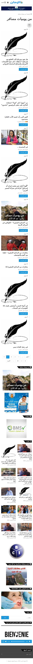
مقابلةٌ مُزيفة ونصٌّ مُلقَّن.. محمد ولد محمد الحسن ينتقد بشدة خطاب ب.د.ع (9, 534)
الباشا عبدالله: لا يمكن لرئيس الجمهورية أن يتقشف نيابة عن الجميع (9, 516)
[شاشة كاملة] (3, 641)
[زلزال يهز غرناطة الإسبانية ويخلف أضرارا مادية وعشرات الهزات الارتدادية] (24, 527)
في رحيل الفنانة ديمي (20, 347)
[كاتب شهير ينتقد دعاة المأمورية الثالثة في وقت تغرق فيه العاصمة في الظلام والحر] (8, 451)
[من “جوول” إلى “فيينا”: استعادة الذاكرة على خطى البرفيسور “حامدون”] (14, 87)
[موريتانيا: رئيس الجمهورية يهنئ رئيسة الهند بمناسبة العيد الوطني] (8, 491)
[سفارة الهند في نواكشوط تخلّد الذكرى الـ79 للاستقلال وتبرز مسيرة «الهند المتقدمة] (24, 509)
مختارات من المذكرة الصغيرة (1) (17, 267)
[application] (16, 634)
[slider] (18, 641)
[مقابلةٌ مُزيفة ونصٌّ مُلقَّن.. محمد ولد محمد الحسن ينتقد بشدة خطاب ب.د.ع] (8, 527)
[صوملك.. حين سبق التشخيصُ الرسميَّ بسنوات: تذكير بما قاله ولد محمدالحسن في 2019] (24, 448)
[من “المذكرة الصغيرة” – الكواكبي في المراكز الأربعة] (14, 211)
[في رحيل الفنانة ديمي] (14, 332)
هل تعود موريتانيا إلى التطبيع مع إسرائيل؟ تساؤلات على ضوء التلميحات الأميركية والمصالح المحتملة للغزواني (15, 61)
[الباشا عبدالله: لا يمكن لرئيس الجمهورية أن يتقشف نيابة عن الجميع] (8, 509)
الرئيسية (29, 14)
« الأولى (27, 356)
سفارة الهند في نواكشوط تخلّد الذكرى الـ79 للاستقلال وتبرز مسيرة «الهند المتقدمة (25, 516)
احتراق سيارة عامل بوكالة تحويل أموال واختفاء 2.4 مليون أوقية (8, 479)
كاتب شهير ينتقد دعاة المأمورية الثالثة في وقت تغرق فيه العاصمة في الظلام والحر (8, 461)
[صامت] (6, 641)
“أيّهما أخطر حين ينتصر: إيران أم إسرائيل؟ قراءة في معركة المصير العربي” (16, 188)
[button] (16, 634)
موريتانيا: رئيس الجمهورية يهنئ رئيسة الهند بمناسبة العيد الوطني (8, 499)
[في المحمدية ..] (14, 137)
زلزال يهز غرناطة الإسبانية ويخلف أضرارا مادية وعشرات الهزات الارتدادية (25, 534)
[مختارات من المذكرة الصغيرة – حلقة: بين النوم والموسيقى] (14, 243)
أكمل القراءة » (23, 69)
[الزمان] (16, 2)
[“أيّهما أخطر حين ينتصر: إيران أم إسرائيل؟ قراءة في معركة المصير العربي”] (14, 171)
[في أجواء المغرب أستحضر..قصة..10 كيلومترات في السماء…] (14, 290)
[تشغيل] (30, 641)
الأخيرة (8, 361)
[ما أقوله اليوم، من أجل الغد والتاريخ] (24, 491)
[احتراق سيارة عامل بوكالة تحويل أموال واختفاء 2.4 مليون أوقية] (8, 472)
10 (17, 361)
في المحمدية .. (22, 147)
